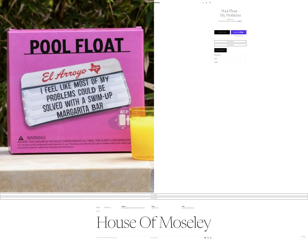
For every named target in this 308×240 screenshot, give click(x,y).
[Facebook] (205, 238)
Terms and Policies (154, 237)
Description (217, 55)
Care (215, 58)
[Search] (203, 2)
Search (98, 211)
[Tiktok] (211, 238)
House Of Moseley (104, 237)
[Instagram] (208, 238)
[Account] (206, 2)
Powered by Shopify (112, 237)
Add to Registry (230, 41)
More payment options (238, 35)
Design (216, 62)
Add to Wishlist (230, 45)
